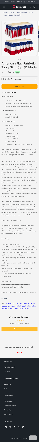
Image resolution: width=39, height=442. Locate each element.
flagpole (4, 306)
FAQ (5, 388)
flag (34, 303)
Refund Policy (8, 414)
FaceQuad (25, 438)
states (7, 309)
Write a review (19, 329)
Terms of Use (8, 410)
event (20, 303)
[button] (4, 6)
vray (28, 309)
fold (9, 306)
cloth (16, 303)
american (11, 303)
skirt (28, 306)
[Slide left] (15, 59)
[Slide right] (24, 59)
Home (6, 12)
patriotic (18, 306)
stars (3, 309)
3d (7, 303)
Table (12, 12)
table (16, 309)
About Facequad (9, 367)
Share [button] (5, 298)
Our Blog (7, 371)
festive (30, 303)
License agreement (10, 405)
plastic (24, 306)
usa (25, 309)
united (21, 309)
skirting (33, 306)
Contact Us (7, 384)
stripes (12, 309)
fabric (25, 303)
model (13, 306)
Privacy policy (8, 401)
